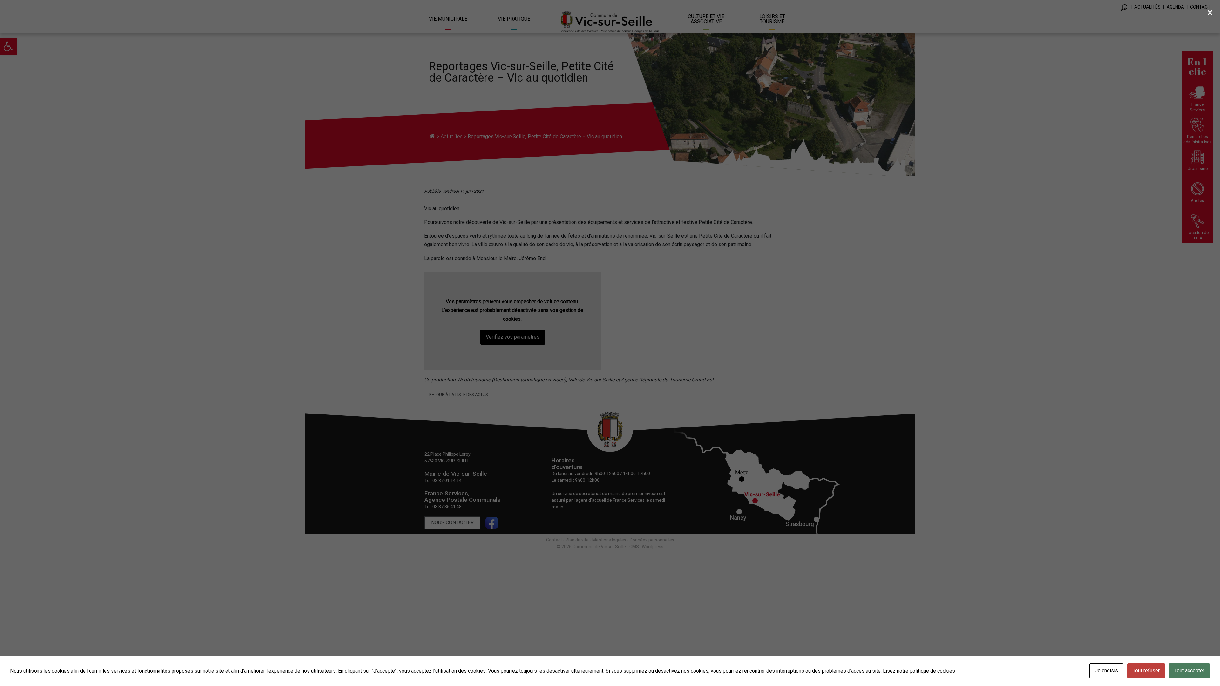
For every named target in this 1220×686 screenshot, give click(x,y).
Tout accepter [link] (1189, 671)
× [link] (1210, 12)
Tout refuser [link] (1146, 671)
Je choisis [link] (1106, 671)
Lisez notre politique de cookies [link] (919, 671)
